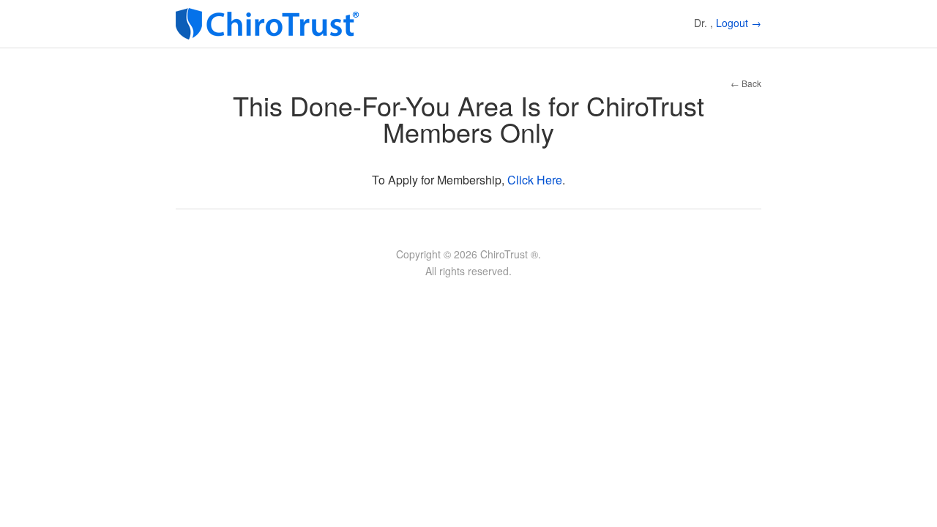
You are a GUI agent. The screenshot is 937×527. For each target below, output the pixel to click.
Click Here (534, 179)
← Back (746, 83)
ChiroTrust (271, 23)
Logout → (738, 22)
